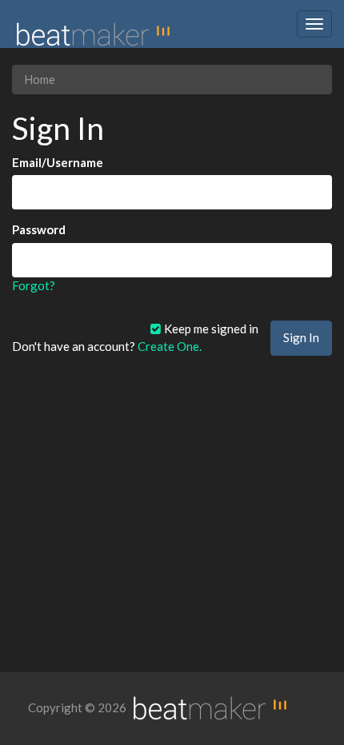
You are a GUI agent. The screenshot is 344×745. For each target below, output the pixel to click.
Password (39, 229)
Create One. (170, 346)
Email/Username (57, 162)
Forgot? (33, 285)
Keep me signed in (210, 328)
